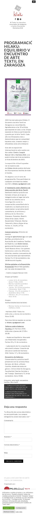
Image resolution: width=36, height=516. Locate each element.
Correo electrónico (12, 445)
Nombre (8, 437)
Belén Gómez (23, 244)
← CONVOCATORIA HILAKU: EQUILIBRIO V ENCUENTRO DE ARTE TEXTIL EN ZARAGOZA (16, 387)
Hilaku (9, 168)
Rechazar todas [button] (9, 511)
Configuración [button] (20, 508)
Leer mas (19, 512)
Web (6, 453)
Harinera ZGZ (21, 155)
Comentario (8, 420)
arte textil (15, 380)
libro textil (14, 382)
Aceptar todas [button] (8, 508)
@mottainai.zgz (19, 237)
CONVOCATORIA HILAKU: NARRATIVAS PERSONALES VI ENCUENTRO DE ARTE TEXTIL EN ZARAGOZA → (17, 394)
